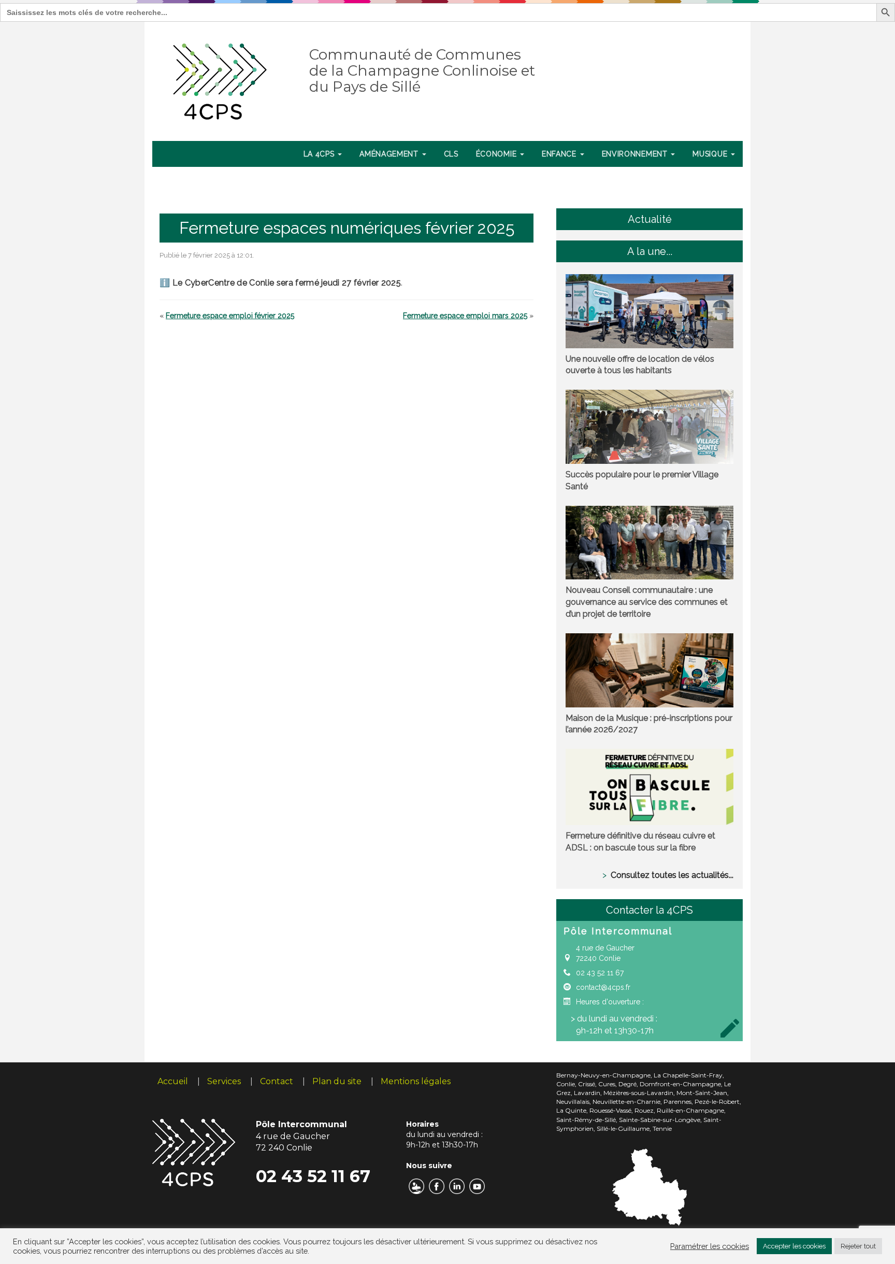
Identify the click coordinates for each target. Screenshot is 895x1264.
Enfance (560, 154)
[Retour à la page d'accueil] (220, 79)
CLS (451, 154)
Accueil (172, 1081)
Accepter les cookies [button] (794, 1246)
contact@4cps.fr (603, 987)
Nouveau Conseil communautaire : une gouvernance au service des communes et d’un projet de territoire (647, 602)
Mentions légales (416, 1081)
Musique (711, 154)
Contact (276, 1081)
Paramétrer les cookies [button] (709, 1246)
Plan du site (337, 1081)
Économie (497, 154)
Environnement (636, 154)
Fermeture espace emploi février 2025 (230, 315)
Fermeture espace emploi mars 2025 (465, 315)
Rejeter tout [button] (858, 1246)
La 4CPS (320, 154)
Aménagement (390, 154)
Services (224, 1081)
